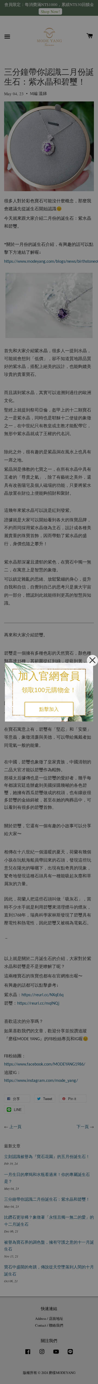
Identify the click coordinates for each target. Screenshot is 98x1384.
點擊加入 (49, 709)
